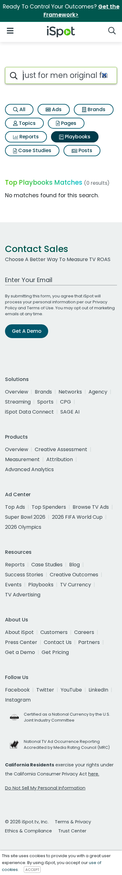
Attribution (59, 459)
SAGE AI (69, 411)
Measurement (22, 459)
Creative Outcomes (74, 574)
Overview (16, 391)
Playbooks (77, 136)
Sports (45, 401)
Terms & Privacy (73, 822)
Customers (54, 632)
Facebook (17, 689)
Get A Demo (26, 331)
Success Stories (24, 574)
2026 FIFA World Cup (77, 517)
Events (13, 584)
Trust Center (72, 831)
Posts (84, 150)
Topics (27, 123)
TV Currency (75, 584)
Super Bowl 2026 (25, 517)
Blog (74, 564)
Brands (95, 109)
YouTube (71, 689)
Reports (28, 136)
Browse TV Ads (91, 507)
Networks (70, 391)
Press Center (21, 642)
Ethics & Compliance (28, 831)
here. (93, 774)
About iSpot (19, 632)
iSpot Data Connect (29, 411)
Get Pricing (55, 652)
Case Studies (34, 150)
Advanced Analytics (29, 469)
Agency (98, 391)
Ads (56, 109)
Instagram (18, 699)
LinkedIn (98, 689)
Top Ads (15, 507)
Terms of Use (40, 308)
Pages (68, 123)
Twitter (45, 689)
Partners (89, 642)
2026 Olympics (23, 527)
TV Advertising (22, 594)
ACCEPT (32, 869)
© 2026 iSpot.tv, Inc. (26, 822)
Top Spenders (49, 507)
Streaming (18, 401)
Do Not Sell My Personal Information (45, 788)
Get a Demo (20, 652)
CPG (65, 401)
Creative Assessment (61, 449)
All (21, 109)
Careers (84, 632)
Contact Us (58, 642)
